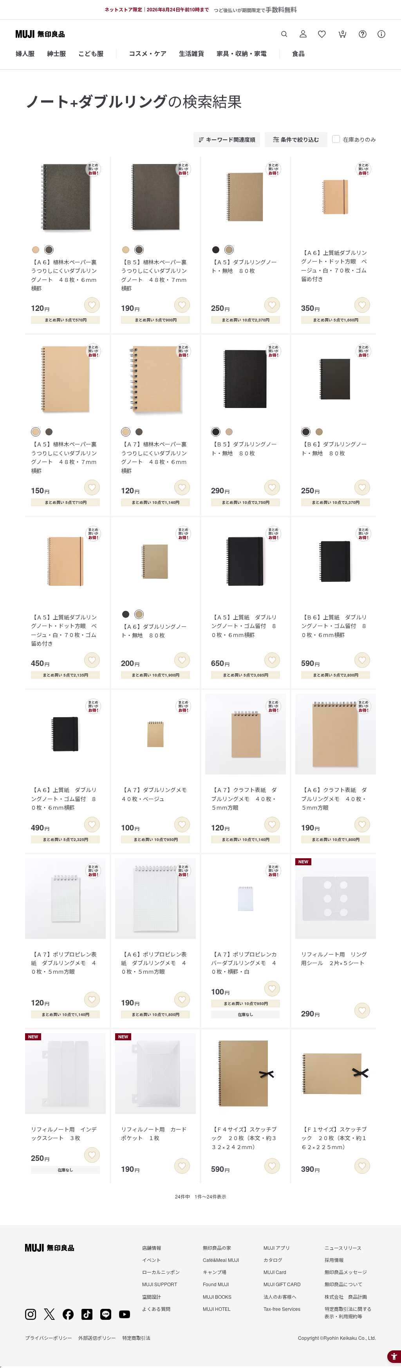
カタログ (273, 1259)
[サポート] (381, 34)
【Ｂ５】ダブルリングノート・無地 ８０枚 (244, 448)
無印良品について (343, 1284)
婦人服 (25, 53)
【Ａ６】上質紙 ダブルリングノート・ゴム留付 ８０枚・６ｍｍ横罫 (64, 798)
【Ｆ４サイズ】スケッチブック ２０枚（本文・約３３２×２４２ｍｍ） (244, 1138)
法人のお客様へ (280, 1296)
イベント (151, 1259)
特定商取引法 (136, 1337)
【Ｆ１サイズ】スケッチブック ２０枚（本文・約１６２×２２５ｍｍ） (334, 1138)
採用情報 (334, 1259)
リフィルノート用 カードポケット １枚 (154, 1133)
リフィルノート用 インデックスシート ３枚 (64, 1133)
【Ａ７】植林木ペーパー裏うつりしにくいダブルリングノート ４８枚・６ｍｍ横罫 (154, 457)
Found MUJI (216, 1284)
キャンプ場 (214, 1272)
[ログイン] (303, 34)
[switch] (92, 305)
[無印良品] (49, 1248)
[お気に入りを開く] (322, 34)
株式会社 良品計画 (346, 1296)
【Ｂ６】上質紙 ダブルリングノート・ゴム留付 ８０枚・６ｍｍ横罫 (334, 626)
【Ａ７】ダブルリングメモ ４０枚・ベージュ (156, 794)
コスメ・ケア (147, 53)
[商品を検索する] (284, 34)
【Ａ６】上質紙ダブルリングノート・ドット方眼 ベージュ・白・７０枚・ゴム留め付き (334, 266)
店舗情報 (151, 1247)
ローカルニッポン (161, 1272)
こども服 (90, 53)
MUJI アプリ (277, 1247)
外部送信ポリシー (97, 1337)
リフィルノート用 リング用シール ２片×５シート (334, 958)
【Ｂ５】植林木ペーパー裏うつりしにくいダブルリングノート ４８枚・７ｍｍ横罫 (154, 275)
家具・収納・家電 (242, 53)
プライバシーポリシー (48, 1337)
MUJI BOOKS (217, 1296)
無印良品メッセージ (346, 1272)
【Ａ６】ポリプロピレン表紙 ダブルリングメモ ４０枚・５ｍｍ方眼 (154, 963)
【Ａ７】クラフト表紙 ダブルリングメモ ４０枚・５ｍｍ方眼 (244, 798)
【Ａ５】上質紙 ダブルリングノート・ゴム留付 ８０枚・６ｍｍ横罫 (244, 626)
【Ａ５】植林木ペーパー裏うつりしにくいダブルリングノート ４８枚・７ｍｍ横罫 (64, 457)
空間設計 (151, 1296)
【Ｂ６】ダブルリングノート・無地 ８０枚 (334, 448)
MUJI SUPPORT (159, 1284)
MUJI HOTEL (217, 1308)
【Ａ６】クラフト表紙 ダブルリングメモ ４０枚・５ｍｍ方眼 (334, 798)
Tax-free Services (282, 1308)
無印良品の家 (217, 1247)
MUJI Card (275, 1272)
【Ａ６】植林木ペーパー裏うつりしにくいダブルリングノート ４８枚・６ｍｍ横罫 (64, 275)
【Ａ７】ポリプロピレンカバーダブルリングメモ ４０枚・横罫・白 (244, 963)
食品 (298, 53)
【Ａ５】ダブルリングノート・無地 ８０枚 (244, 266)
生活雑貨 (191, 53)
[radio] (35, 249)
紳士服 (56, 53)
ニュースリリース (343, 1247)
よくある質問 (156, 1308)
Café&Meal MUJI (221, 1259)
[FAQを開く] (363, 34)
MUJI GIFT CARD (282, 1284)
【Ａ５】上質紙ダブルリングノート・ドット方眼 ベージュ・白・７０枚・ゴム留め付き (64, 630)
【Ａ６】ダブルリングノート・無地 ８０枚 (154, 631)
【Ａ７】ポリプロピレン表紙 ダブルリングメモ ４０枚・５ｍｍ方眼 (64, 963)
